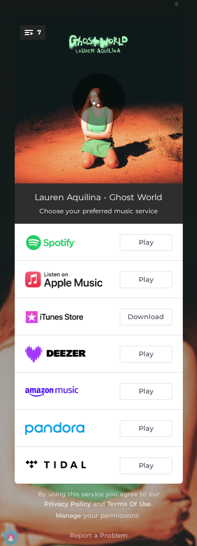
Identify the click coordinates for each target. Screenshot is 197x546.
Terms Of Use (129, 504)
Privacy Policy (67, 504)
